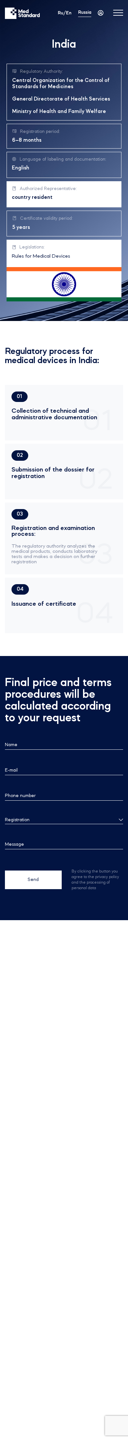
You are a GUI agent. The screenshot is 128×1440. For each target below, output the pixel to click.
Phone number (20, 795)
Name (11, 745)
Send (33, 879)
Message (14, 844)
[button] (19, 397)
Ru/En (65, 13)
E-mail (11, 770)
